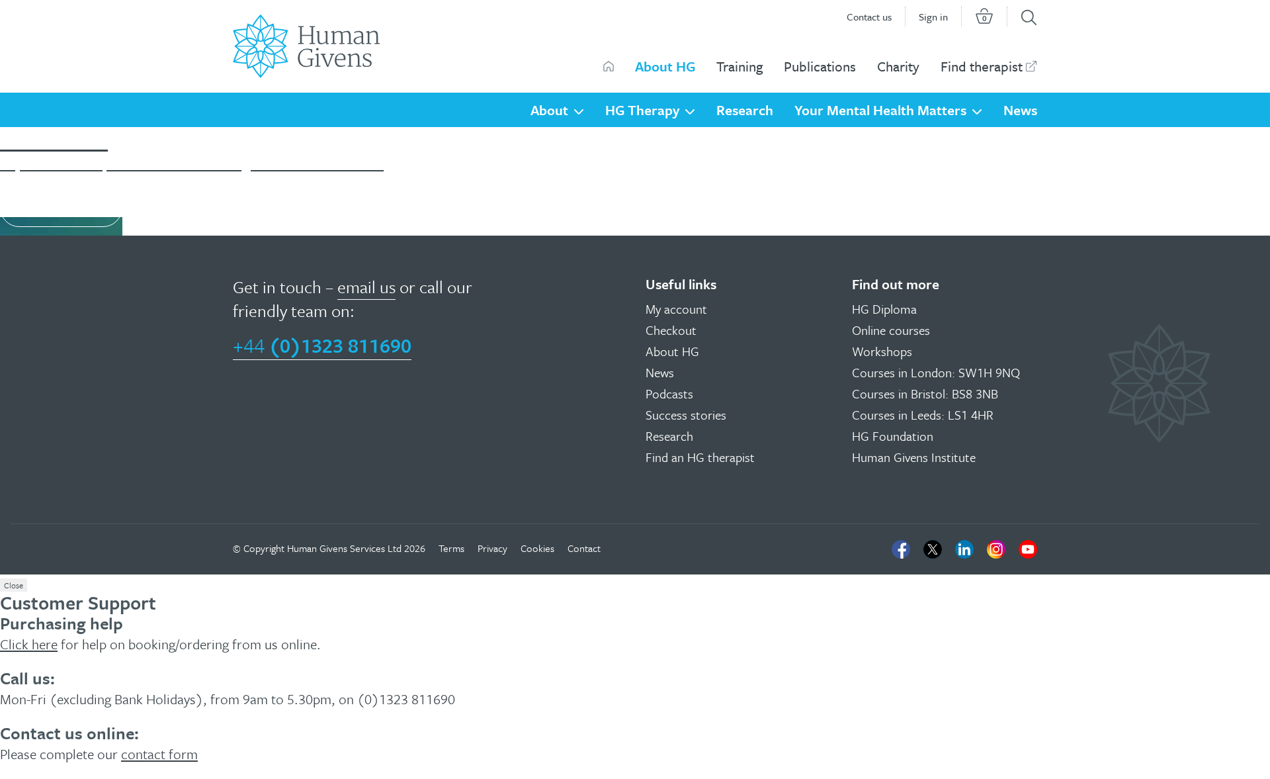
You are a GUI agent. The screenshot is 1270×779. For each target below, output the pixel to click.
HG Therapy (642, 110)
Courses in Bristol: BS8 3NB (925, 393)
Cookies (537, 548)
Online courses (891, 330)
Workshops (882, 351)
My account (676, 309)
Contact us (869, 16)
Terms (451, 548)
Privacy (492, 548)
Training (739, 66)
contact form (159, 754)
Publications (820, 66)
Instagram (996, 549)
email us (366, 287)
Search (1029, 17)
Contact (584, 548)
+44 (322, 345)
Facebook (901, 549)
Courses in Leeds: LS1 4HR (923, 415)
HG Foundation (892, 436)
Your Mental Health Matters (880, 110)
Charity (898, 66)
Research (744, 110)
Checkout (671, 330)
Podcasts (669, 393)
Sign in (933, 16)
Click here (29, 644)
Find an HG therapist (700, 457)
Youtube (1028, 549)
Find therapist (982, 66)
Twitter (932, 549)
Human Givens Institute (914, 457)
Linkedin (964, 549)
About (549, 110)
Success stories (686, 415)
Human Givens (608, 66)
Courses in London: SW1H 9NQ (936, 372)
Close (13, 585)
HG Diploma (884, 309)
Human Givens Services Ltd (344, 548)
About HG (665, 66)
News (1020, 110)
